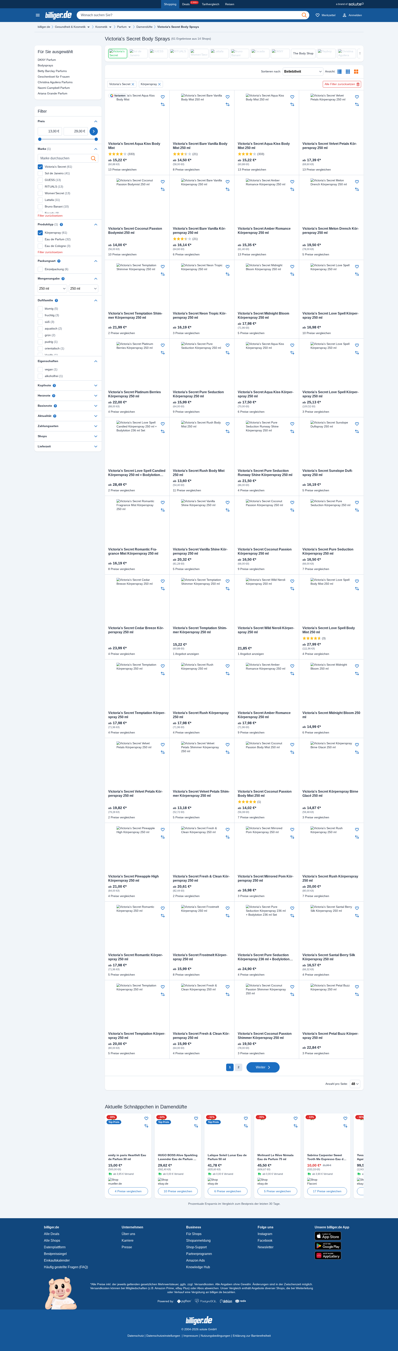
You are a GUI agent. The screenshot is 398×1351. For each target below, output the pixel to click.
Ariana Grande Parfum (42, 93)
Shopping (170, 4)
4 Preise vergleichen (128, 1191)
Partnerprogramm (199, 1254)
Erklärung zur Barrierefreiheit (252, 1335)
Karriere (127, 1240)
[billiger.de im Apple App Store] (332, 1235)
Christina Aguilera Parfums (42, 82)
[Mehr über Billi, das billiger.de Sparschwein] (63, 1293)
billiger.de (44, 26)
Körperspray (149, 84)
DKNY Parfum (42, 59)
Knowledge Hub (198, 1267)
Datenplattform (55, 1247)
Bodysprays (42, 65)
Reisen (229, 4)
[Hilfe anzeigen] (61, 224)
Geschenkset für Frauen (42, 76)
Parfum (122, 26)
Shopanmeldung (198, 1240)
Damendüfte (144, 26)
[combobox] (193, 15)
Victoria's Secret (119, 84)
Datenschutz (135, 1335)
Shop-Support (196, 1247)
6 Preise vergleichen (227, 1191)
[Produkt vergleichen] (162, 104)
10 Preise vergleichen (178, 1191)
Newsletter (265, 1247)
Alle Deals (51, 1234)
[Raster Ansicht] (347, 71)
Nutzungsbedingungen (215, 1335)
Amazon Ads (195, 1260)
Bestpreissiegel (55, 1254)
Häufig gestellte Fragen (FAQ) (66, 1267)
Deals (190, 3)
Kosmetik (101, 26)
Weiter (260, 1067)
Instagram (265, 1234)
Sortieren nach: (271, 71)
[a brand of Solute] (350, 4)
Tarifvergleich (210, 4)
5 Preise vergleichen (277, 1191)
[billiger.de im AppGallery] (332, 1255)
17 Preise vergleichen (327, 1191)
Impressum (190, 1335)
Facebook (265, 1240)
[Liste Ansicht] (339, 71)
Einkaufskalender (57, 1260)
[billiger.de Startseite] (58, 15)
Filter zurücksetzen (50, 215)
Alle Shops (52, 1240)
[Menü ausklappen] (88, 27)
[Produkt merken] (162, 97)
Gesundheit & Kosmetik (70, 26)
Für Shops (193, 1234)
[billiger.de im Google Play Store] (332, 1246)
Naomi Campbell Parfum (42, 87)
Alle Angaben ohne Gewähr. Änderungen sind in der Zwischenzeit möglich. (264, 1284)
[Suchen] (304, 15)
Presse (127, 1247)
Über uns (128, 1234)
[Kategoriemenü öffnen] (38, 15)
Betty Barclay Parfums (42, 71)
